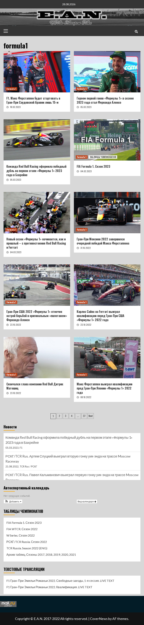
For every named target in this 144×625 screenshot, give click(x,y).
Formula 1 (11, 88)
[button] (13, 501)
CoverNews (99, 619)
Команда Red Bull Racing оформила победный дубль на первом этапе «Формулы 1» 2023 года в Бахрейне (36, 170)
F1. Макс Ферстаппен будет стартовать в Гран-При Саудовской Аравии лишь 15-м (33, 100)
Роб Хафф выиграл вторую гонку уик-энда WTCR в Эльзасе (51, 475)
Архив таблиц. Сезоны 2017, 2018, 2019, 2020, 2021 (41, 554)
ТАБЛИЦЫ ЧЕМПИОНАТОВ (103, 157)
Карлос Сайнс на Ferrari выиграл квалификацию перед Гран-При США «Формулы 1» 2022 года (100, 315)
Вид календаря (86, 501)
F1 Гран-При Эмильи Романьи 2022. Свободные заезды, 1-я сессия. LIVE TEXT (60, 580)
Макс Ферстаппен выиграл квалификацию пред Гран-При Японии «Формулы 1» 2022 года (104, 388)
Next (90, 416)
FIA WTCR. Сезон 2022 (22, 529)
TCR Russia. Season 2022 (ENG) (26, 548)
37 (84, 416)
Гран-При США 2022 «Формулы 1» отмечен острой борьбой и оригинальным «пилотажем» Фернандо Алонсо (36, 315)
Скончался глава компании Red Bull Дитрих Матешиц (34, 386)
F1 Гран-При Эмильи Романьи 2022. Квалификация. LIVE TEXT (49, 587)
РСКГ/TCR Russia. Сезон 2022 (26, 541)
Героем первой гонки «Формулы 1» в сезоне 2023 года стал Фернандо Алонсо (105, 100)
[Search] (136, 31)
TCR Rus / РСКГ (28, 447)
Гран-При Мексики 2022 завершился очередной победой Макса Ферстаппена (103, 241)
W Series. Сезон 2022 (20, 535)
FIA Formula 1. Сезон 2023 (93, 166)
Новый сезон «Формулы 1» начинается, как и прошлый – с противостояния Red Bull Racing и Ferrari (36, 243)
